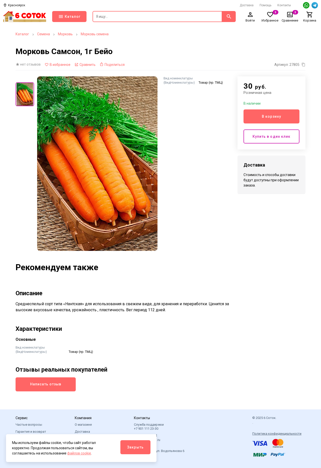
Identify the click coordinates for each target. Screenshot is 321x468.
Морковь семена (95, 34)
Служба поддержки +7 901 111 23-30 (149, 426)
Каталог (22, 34)
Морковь (65, 34)
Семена (43, 34)
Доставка (247, 5)
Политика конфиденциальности (276, 433)
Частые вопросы (29, 424)
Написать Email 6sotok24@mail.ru (147, 437)
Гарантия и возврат (31, 431)
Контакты (284, 5)
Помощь (265, 5)
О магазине (83, 424)
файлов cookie (79, 453)
